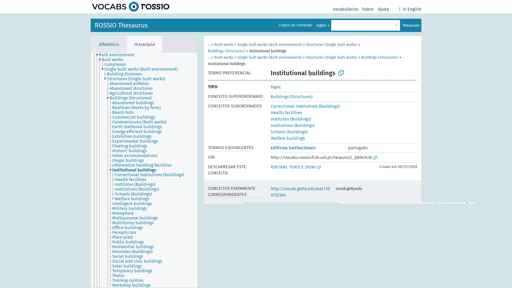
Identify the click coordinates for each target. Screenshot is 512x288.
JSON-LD (313, 167)
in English (412, 9)
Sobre (368, 9)
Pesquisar (411, 25)
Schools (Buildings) (289, 131)
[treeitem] (119, 55)
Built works (223, 44)
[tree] (144, 170)
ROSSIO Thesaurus (121, 25)
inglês (321, 25)
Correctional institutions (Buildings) (305, 106)
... (209, 44)
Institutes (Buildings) (291, 119)
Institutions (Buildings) (293, 125)
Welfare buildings (288, 138)
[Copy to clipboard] (341, 73)
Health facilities (286, 112)
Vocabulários (345, 9)
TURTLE (296, 167)
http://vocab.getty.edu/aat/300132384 (300, 192)
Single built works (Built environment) (269, 44)
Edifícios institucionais (293, 147)
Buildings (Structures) (226, 51)
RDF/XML (279, 167)
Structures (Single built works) (331, 44)
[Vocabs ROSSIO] (131, 6)
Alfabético (109, 44)
